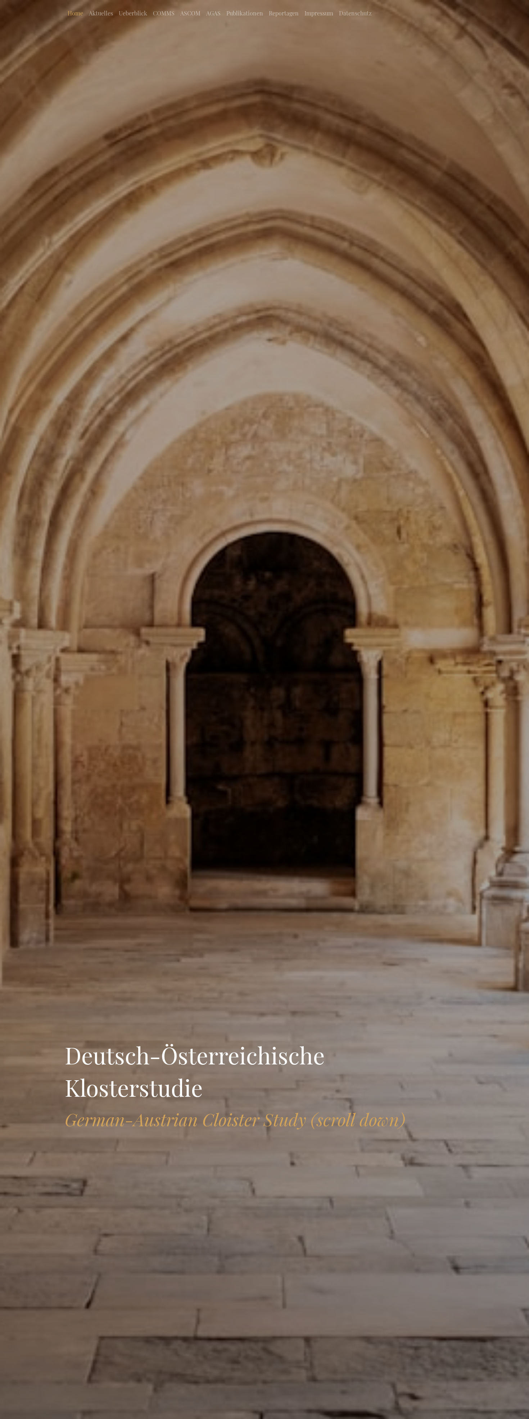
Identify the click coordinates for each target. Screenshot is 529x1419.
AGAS (213, 13)
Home (75, 13)
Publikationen (244, 13)
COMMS (164, 13)
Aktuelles (101, 13)
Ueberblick (133, 13)
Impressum (318, 13)
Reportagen (284, 13)
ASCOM (190, 13)
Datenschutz (355, 13)
